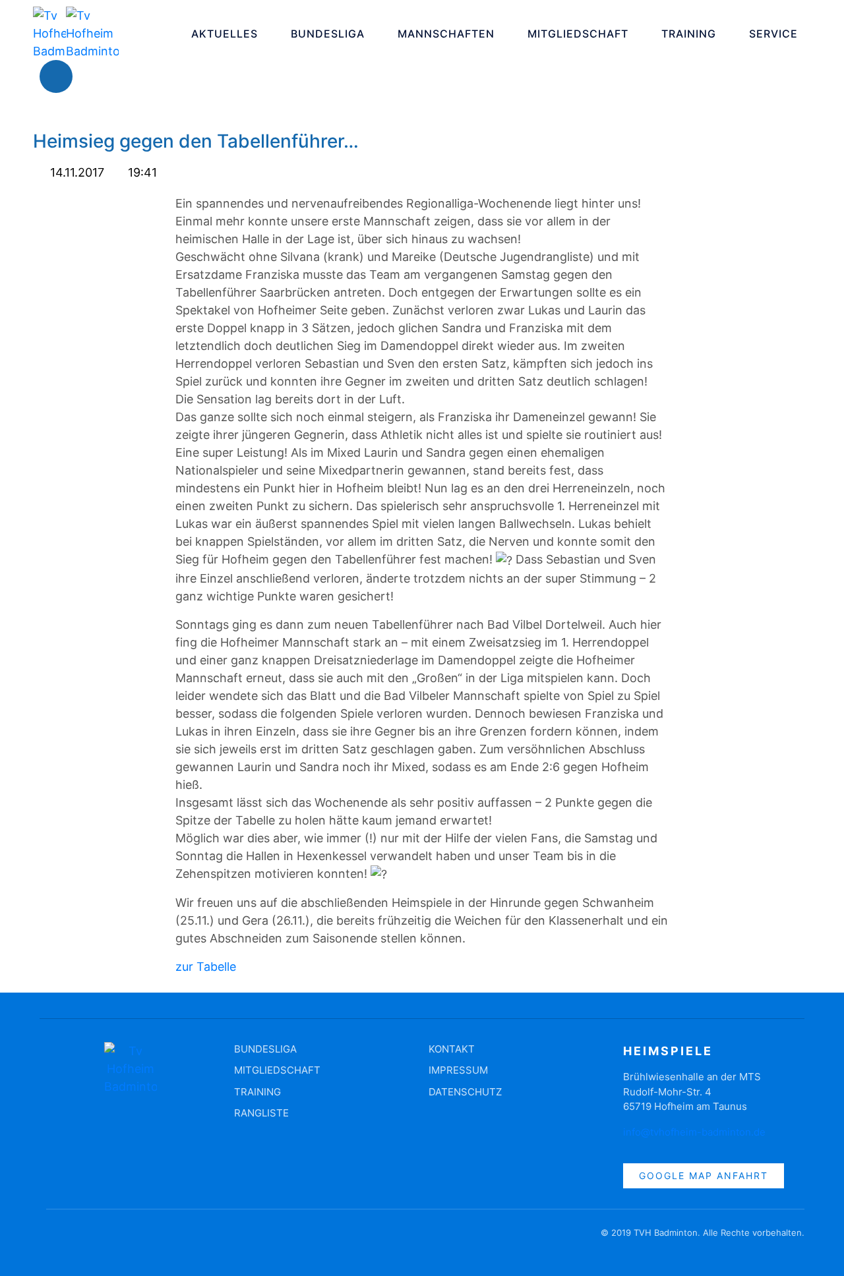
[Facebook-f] (56, 1239)
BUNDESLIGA (328, 33)
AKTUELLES (224, 33)
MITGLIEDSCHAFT (578, 33)
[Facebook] (56, 76)
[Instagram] (95, 76)
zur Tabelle (205, 966)
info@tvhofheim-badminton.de (694, 1132)
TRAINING (688, 33)
